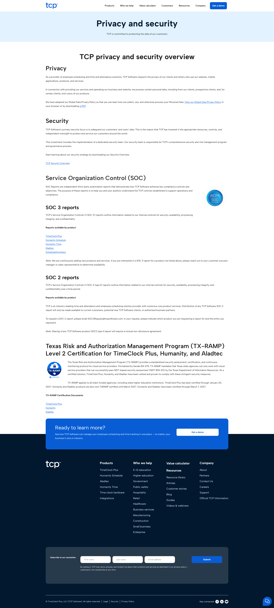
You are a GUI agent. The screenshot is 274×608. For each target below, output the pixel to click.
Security (114, 601)
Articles (170, 483)
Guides (170, 500)
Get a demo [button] (218, 5)
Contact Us (206, 481)
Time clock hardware (112, 492)
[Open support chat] (267, 601)
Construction (141, 520)
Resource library (175, 477)
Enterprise (139, 532)
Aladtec (50, 248)
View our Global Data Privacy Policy (203, 102)
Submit (207, 559)
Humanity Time (53, 244)
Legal (105, 601)
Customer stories (176, 488)
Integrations (107, 498)
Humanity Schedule (56, 240)
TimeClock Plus (54, 236)
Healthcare (139, 503)
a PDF (83, 106)
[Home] (53, 464)
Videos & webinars (177, 505)
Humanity (51, 408)
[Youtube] (226, 601)
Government (140, 481)
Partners (204, 475)
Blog (169, 494)
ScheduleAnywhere (56, 252)
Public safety (140, 487)
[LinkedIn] (222, 601)
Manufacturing (141, 515)
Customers (167, 5)
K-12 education (142, 470)
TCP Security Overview (58, 163)
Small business (142, 526)
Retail (136, 498)
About (203, 470)
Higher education (143, 475)
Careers (204, 487)
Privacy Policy (127, 601)
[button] (198, 432)
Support (204, 492)
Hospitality (139, 492)
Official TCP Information (214, 498)
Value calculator (147, 5)
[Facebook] (217, 601)
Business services (143, 509)
